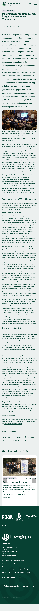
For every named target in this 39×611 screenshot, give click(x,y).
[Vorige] (5, 480)
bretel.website (21, 599)
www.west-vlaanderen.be (13, 423)
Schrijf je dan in (6, 581)
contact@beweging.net (9, 551)
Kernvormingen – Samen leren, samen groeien (16, 566)
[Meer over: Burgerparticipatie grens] (19, 467)
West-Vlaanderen (8, 10)
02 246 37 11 (8, 553)
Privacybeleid (17, 597)
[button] (33, 4)
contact (11, 572)
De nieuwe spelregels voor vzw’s (12, 563)
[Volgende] (34, 480)
